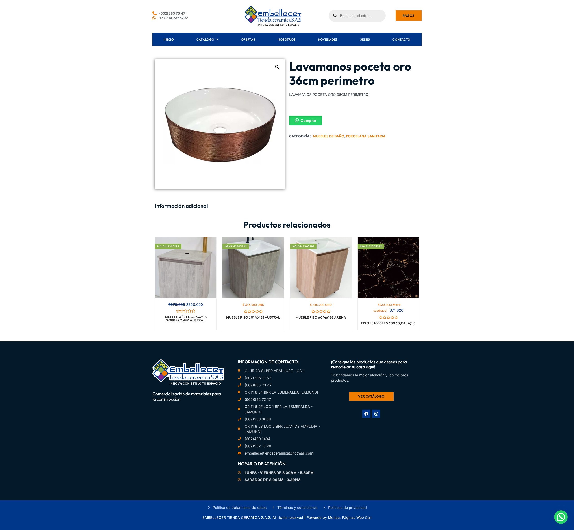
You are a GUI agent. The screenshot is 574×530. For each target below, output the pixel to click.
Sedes (365, 39)
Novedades (328, 39)
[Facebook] (366, 414)
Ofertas (248, 39)
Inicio (169, 39)
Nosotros (286, 39)
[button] (277, 67)
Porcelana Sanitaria (366, 136)
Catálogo (205, 39)
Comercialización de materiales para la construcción (186, 396)
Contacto (401, 39)
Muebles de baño (328, 136)
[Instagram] (376, 414)
